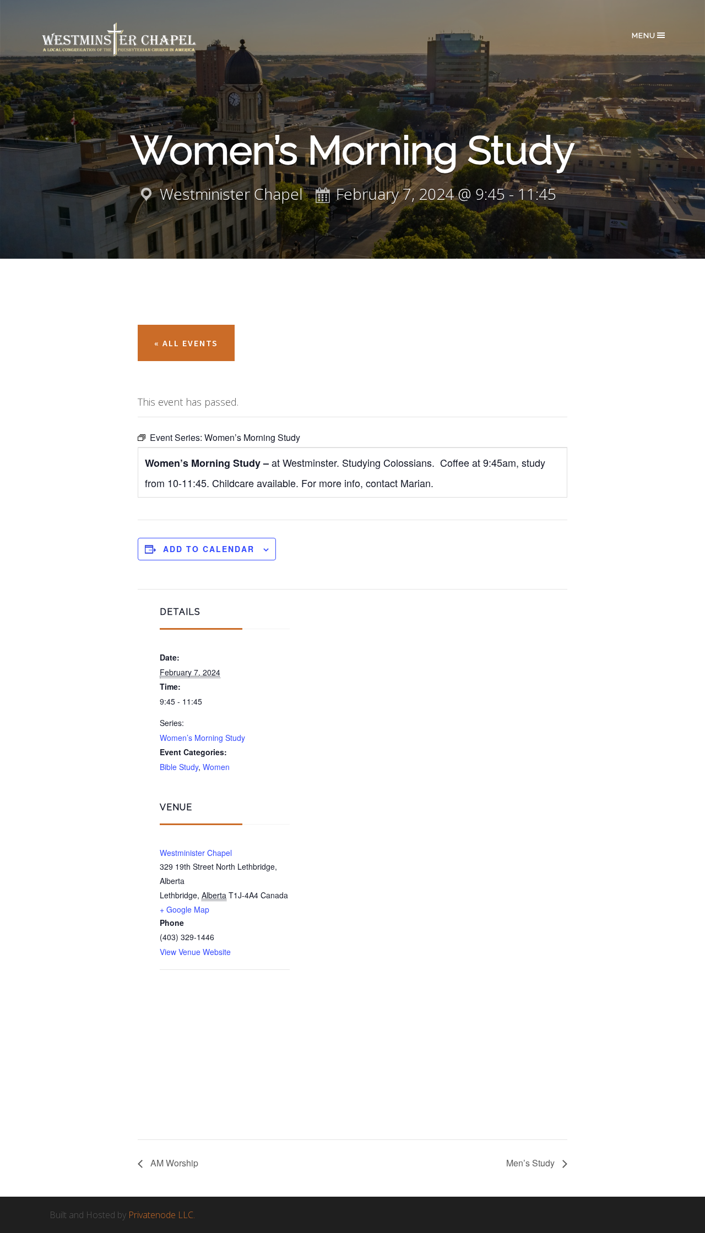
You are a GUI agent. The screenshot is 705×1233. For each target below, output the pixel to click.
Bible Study (179, 766)
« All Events (186, 342)
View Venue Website (195, 951)
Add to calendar (208, 548)
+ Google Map (184, 909)
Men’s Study (531, 1162)
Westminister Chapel (196, 852)
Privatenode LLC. (161, 1215)
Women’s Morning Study (202, 737)
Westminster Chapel (135, 39)
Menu (643, 35)
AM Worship (173, 1162)
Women (216, 766)
